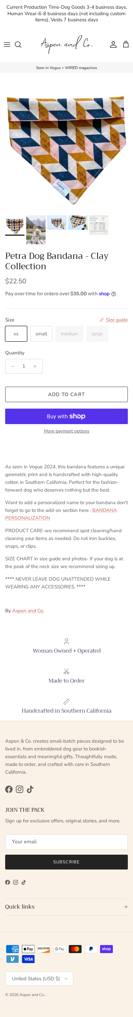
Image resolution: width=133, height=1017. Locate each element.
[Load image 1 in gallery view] (66, 142)
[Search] (21, 44)
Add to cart (66, 394)
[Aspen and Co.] (66, 45)
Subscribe (66, 862)
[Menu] (7, 44)
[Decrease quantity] (11, 366)
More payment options (66, 431)
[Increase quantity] (36, 366)
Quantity (15, 353)
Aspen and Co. (28, 610)
